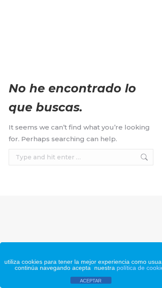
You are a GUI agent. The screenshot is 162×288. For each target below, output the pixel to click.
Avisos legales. (99, 215)
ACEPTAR (91, 280)
